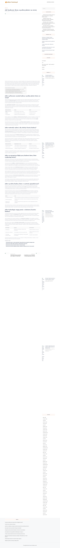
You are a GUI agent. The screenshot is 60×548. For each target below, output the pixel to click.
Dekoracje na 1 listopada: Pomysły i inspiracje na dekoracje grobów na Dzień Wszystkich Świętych (48, 38)
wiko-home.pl (30, 545)
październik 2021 (45, 482)
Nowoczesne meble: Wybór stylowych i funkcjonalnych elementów (16, 243)
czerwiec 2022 (45, 470)
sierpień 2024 (45, 435)
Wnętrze (43, 67)
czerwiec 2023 (45, 453)
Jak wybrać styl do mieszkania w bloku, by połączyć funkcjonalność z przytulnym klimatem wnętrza (48, 15)
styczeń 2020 (45, 514)
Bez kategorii (44, 60)
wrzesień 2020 (45, 502)
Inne (42, 62)
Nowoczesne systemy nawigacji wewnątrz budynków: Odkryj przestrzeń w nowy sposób (20, 246)
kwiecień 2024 (45, 440)
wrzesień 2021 (45, 484)
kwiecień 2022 (45, 473)
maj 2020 (44, 508)
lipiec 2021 (44, 487)
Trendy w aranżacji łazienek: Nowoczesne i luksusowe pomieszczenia (15, 533)
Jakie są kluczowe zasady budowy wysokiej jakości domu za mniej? (15, 89)
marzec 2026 (45, 423)
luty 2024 (44, 443)
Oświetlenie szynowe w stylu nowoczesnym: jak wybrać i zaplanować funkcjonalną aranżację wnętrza (47, 19)
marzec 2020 (45, 511)
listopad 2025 (45, 428)
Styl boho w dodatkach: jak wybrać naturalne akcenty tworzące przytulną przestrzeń (17, 526)
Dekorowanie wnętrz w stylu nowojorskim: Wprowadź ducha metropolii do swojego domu (20, 242)
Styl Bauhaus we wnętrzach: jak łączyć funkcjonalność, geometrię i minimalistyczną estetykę (48, 30)
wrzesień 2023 (45, 449)
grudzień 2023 (45, 446)
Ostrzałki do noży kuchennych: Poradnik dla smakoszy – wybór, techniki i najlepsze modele (49, 143)
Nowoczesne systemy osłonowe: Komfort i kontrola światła (15, 244)
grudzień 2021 (45, 479)
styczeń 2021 (45, 496)
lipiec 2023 (44, 452)
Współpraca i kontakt (50, 2)
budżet (37, 118)
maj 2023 (44, 455)
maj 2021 (44, 490)
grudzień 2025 (45, 426)
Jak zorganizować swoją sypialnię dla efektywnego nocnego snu (14, 531)
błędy (19, 155)
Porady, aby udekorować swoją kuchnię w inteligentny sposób (14, 522)
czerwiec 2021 (45, 488)
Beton (6, 111)
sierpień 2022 (45, 467)
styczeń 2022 (45, 478)
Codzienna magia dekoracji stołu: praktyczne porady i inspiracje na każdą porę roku (50, 346)
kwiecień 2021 (45, 491)
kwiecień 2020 (45, 510)
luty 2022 (44, 476)
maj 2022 (44, 472)
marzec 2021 (45, 493)
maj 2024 (44, 438)
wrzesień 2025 (45, 429)
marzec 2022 (45, 475)
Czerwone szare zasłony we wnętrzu (10, 524)
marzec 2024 (45, 441)
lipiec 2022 (44, 469)
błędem (13, 163)
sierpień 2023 (45, 450)
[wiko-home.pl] (11, 2)
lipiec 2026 (44, 417)
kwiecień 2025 (45, 431)
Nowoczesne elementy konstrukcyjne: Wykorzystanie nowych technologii (49, 211)
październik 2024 (45, 432)
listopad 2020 (45, 499)
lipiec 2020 (44, 505)
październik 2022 (45, 464)
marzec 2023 (45, 458)
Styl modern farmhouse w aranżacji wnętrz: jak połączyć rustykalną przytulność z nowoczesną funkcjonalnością (48, 26)
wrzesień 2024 (45, 434)
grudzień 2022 (45, 461)
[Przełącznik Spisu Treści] (24, 88)
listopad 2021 (45, 481)
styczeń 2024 (45, 444)
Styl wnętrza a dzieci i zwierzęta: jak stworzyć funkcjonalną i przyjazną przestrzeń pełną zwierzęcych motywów (48, 23)
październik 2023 (45, 447)
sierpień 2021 (45, 485)
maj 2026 (44, 420)
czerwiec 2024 (45, 437)
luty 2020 (44, 513)
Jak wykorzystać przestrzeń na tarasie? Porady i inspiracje (13, 538)
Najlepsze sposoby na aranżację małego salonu (12, 540)
